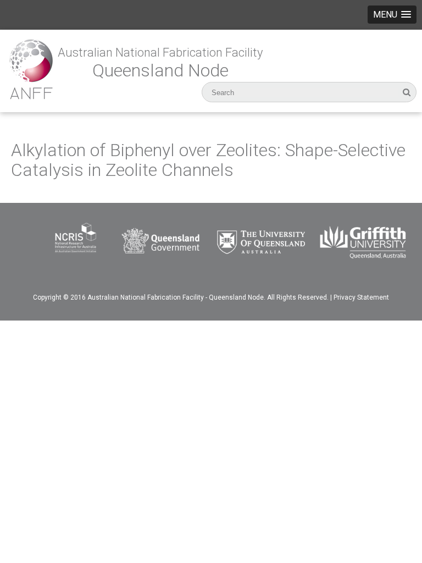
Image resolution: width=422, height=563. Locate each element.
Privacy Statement (361, 297)
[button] (392, 14)
